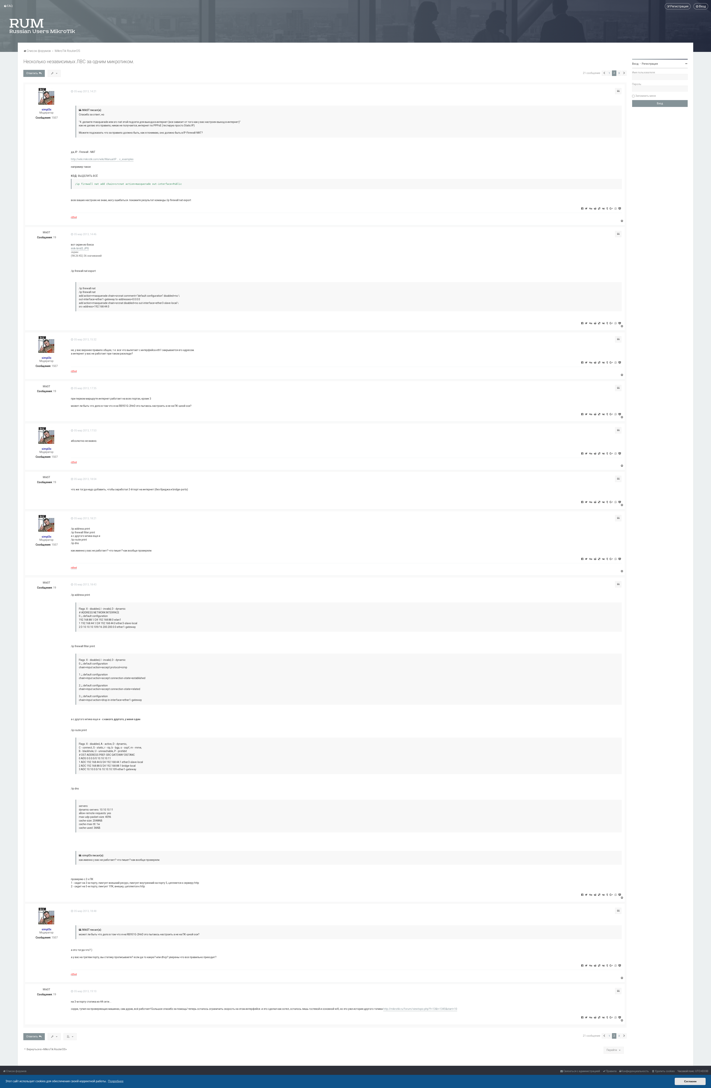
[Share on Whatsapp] (615, 208)
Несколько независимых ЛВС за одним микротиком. (78, 61)
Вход (635, 63)
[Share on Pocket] (619, 208)
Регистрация (650, 63)
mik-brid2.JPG (80, 248)
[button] (604, 73)
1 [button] (609, 73)
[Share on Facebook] (582, 208)
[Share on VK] (603, 208)
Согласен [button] (690, 1081)
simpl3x (46, 109)
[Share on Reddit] (595, 208)
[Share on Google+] (611, 208)
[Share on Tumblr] (607, 208)
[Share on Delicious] (599, 208)
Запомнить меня (645, 95)
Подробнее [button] (115, 1081)
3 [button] (619, 73)
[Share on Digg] (591, 208)
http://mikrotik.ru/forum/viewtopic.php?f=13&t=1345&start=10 (420, 1008)
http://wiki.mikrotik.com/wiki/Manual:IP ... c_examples (102, 159)
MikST (46, 232)
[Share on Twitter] (586, 208)
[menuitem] (8, 6)
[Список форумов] (42, 26)
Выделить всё (88, 175)
